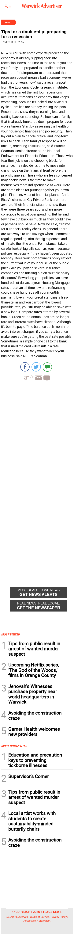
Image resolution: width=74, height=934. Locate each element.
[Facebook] (25, 367)
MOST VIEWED (10, 634)
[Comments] (47, 367)
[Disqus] (37, 432)
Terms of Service (39, 917)
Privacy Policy (59, 917)
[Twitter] (36, 367)
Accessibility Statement (37, 920)
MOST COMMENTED (14, 746)
